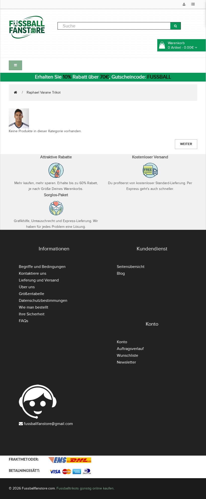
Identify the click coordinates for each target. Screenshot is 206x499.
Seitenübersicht (130, 266)
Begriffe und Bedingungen (42, 266)
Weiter (186, 144)
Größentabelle (31, 293)
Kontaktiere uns (32, 273)
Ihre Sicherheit (31, 314)
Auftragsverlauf (130, 348)
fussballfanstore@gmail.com (48, 423)
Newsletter (126, 362)
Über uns (27, 287)
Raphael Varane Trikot (44, 92)
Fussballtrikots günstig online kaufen (85, 488)
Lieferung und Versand (39, 280)
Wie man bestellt (33, 307)
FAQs (23, 320)
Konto (122, 341)
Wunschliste (127, 355)
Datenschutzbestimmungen (43, 300)
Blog (121, 273)
